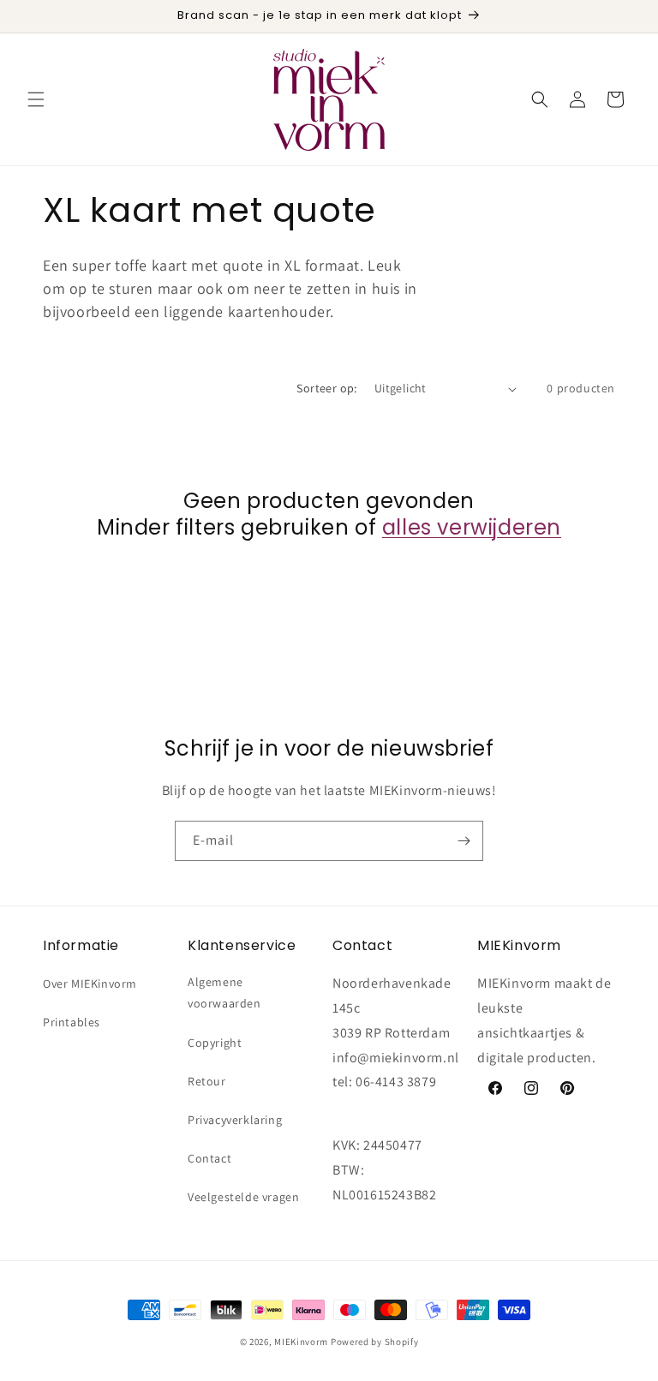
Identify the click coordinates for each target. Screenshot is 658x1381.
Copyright (215, 1042)
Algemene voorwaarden (224, 992)
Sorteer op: (326, 388)
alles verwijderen (471, 527)
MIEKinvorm (301, 1342)
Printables (71, 1022)
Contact (209, 1158)
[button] (36, 99)
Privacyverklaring (235, 1119)
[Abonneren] (463, 841)
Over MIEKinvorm (90, 983)
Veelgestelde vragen (243, 1197)
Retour (207, 1081)
